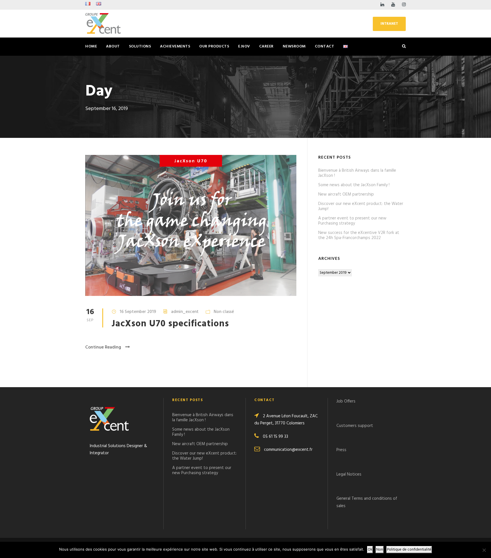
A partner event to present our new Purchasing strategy (352, 221)
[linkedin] (382, 4)
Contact (324, 46)
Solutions (140, 46)
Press (341, 450)
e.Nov (244, 46)
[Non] (484, 550)
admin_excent (185, 311)
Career (266, 46)
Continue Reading (103, 347)
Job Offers (345, 401)
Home (91, 46)
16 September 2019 (138, 311)
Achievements (175, 46)
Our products (214, 46)
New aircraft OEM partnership (346, 194)
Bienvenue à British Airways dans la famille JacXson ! (357, 173)
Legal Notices (348, 474)
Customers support (354, 425)
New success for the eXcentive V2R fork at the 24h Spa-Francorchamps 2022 (358, 235)
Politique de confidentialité (409, 550)
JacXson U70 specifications (170, 324)
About (113, 46)
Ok (370, 550)
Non (379, 550)
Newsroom (294, 46)
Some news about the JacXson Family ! (354, 185)
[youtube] (393, 4)
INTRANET (389, 24)
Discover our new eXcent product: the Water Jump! (360, 206)
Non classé (224, 311)
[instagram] (404, 4)
